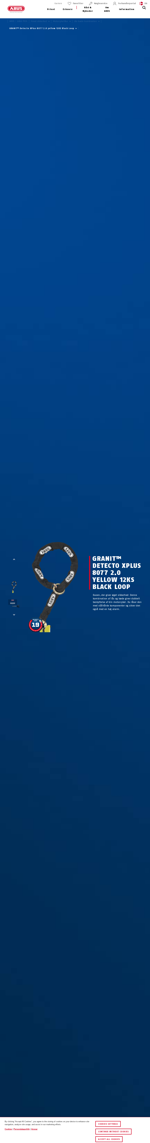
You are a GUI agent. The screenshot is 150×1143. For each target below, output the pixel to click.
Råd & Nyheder (88, 9)
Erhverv (68, 9)
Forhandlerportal (127, 3)
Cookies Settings (108, 1124)
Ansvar (34, 1129)
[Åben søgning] (144, 9)
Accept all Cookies (109, 1139)
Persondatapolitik (22, 1129)
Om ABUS (107, 9)
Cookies (8, 1129)
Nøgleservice (100, 3)
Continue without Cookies (113, 1131)
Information (126, 9)
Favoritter (78, 3)
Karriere (58, 3)
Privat (51, 9)
